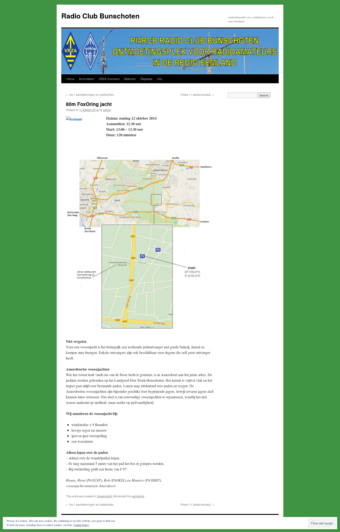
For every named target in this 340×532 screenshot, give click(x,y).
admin (107, 110)
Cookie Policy (81, 525)
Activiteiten (86, 79)
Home (70, 79)
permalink (138, 496)
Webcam (130, 79)
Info (159, 79)
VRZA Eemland (109, 79)
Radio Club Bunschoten (100, 16)
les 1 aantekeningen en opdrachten (90, 94)
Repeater (146, 79)
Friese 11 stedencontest (197, 94)
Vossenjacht (104, 496)
